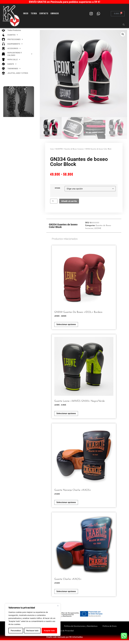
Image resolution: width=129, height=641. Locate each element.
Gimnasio (55, 13)
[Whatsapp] (98, 13)
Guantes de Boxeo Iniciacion (74, 149)
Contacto (43, 13)
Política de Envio (110, 626)
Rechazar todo (32, 630)
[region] (32, 620)
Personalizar (16, 630)
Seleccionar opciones (66, 324)
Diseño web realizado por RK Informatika (64, 637)
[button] (123, 34)
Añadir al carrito (69, 201)
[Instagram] (91, 13)
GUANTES (59, 149)
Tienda (34, 13)
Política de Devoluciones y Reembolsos (81, 626)
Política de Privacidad (64, 631)
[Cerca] (57, 605)
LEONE (97, 228)
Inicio (25, 13)
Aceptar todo (49, 630)
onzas (57, 188)
